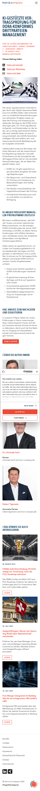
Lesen (7, 593)
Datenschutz (7, 747)
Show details (28, 405)
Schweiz (5, 760)
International (8, 764)
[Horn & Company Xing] (10, 771)
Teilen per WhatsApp (16, 69)
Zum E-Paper (10, 341)
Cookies (5, 743)
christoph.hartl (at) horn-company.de (18, 460)
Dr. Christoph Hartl (10, 452)
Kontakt (5, 739)
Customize (19, 418)
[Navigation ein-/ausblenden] (36, 3)
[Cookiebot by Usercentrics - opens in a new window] (24, 371)
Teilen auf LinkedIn (15, 65)
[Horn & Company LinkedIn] (4, 771)
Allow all (20, 412)
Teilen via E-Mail (14, 73)
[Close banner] (37, 371)
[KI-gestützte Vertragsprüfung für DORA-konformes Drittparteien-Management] (34, 785)
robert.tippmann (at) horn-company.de (19, 512)
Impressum (7, 751)
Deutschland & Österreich (13, 755)
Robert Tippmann (10, 504)
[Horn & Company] (12, 3)
